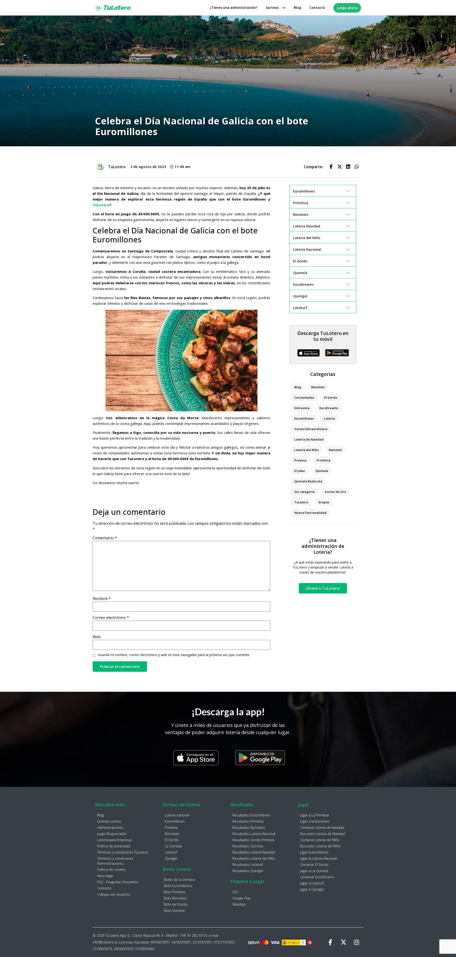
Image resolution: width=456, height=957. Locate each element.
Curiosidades (304, 397)
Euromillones (304, 418)
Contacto (317, 7)
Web (97, 637)
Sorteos (272, 7)
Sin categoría (304, 492)
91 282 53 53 (197, 935)
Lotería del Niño (306, 450)
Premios (300, 460)
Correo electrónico (111, 617)
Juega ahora (347, 7)
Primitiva (323, 460)
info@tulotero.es (105, 942)
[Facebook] (330, 942)
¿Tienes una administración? (233, 7)
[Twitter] (343, 942)
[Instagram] (356, 942)
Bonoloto (318, 387)
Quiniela (321, 471)
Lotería (329, 418)
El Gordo (330, 397)
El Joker (299, 471)
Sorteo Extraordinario (311, 429)
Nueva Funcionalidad (310, 512)
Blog (297, 7)
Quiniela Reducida (308, 481)
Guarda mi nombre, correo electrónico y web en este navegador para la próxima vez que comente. (174, 655)
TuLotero (101, 204)
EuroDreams (328, 408)
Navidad (335, 450)
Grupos (323, 502)
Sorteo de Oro (335, 492)
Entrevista (301, 408)
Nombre (102, 598)
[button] (331, 166)
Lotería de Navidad (309, 439)
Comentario (105, 538)
